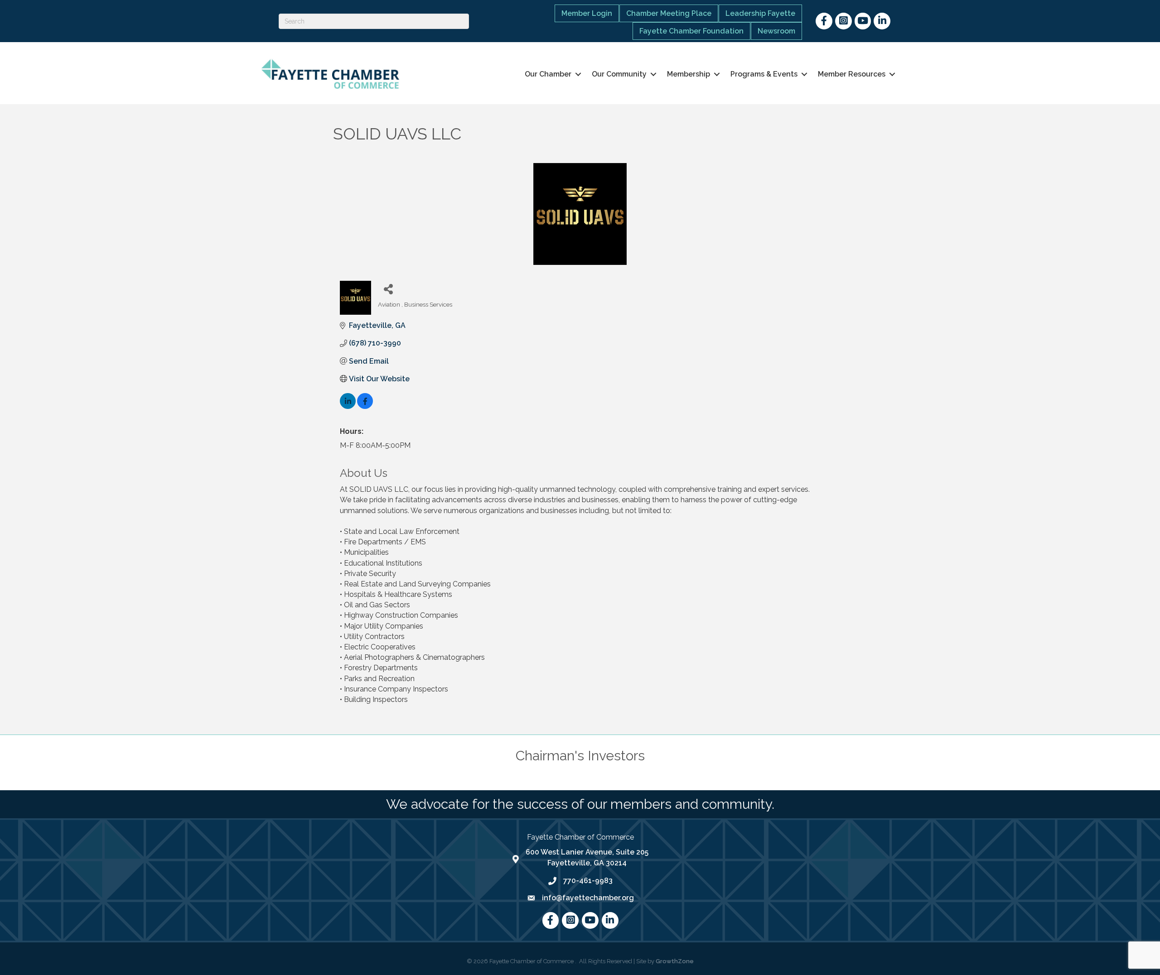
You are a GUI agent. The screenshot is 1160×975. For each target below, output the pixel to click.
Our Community (619, 74)
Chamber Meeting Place (668, 13)
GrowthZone (675, 961)
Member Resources (851, 74)
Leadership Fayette (760, 13)
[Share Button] (388, 289)
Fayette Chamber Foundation (691, 31)
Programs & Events (764, 74)
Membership (688, 74)
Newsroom (776, 31)
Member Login (586, 13)
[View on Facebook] (365, 406)
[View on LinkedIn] (348, 406)
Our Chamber (548, 74)
